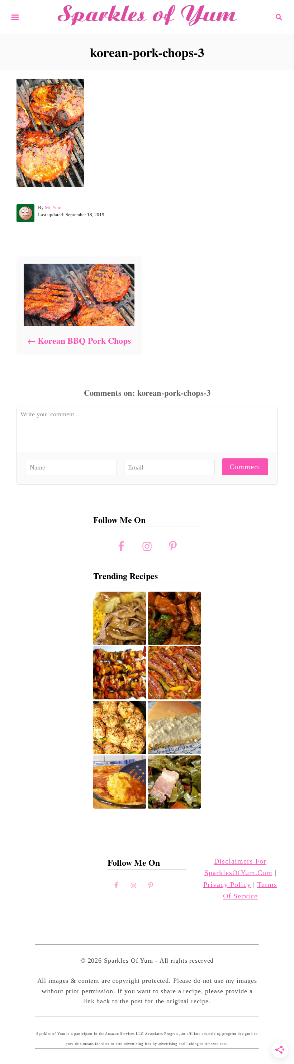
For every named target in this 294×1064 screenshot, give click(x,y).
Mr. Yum (53, 207)
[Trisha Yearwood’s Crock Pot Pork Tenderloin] (119, 618)
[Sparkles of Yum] (147, 16)
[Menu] (15, 17)
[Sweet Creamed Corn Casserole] (119, 782)
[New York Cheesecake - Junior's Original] (174, 727)
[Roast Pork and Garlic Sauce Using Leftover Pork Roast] (174, 618)
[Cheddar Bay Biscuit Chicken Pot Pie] (119, 727)
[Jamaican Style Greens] (174, 782)
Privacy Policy (227, 884)
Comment (245, 467)
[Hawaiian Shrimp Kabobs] (119, 672)
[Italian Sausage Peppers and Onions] (174, 672)
